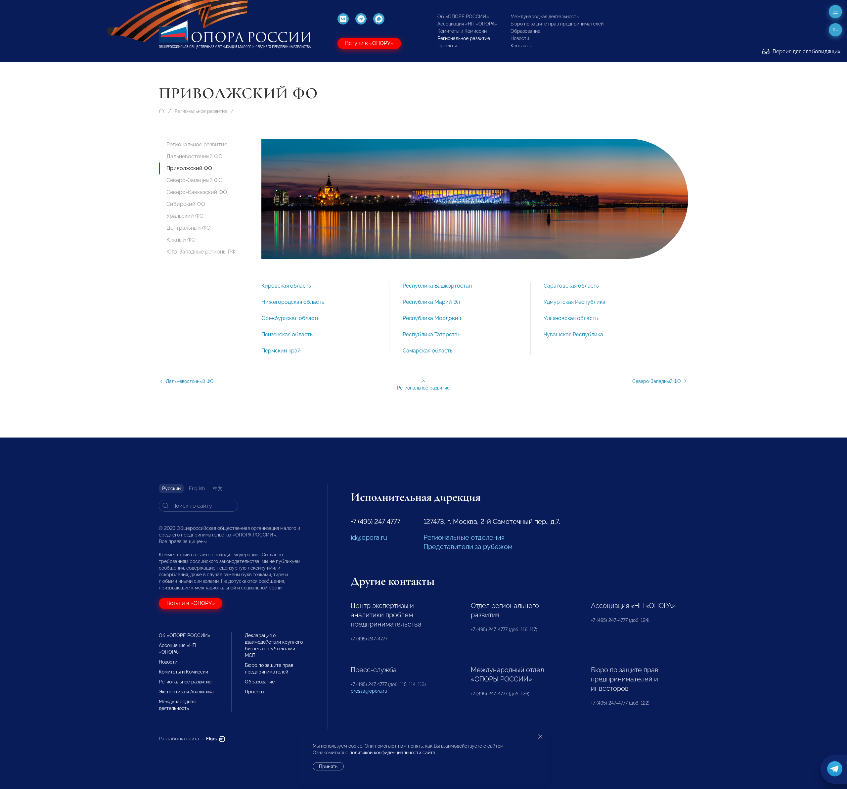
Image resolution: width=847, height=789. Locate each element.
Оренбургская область (290, 318)
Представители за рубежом (468, 547)
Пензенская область (287, 334)
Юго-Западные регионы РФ (201, 252)
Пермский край (281, 351)
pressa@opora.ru (369, 691)
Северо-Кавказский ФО (196, 192)
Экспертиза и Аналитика (186, 691)
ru (835, 29)
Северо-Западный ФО (194, 180)
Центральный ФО (188, 228)
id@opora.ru (369, 537)
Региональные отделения (464, 537)
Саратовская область (571, 286)
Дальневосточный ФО (194, 156)
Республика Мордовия (432, 318)
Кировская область (286, 286)
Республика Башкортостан (437, 286)
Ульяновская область (571, 318)
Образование (525, 31)
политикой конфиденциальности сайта (392, 752)
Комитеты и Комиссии (462, 31)
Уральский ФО (184, 216)
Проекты (447, 45)
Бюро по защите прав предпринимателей (557, 23)
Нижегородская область (292, 302)
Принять (328, 766)
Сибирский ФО (185, 204)
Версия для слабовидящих (805, 51)
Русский (171, 488)
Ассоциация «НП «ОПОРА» (467, 23)
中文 (217, 488)
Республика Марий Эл (431, 302)
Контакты (521, 45)
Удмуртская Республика (574, 302)
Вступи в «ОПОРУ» (369, 43)
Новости (520, 38)
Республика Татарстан (432, 334)
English (197, 488)
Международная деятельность (545, 16)
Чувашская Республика (573, 334)
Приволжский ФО (189, 168)
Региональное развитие (463, 38)
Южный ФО (181, 240)
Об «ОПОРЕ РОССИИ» (463, 16)
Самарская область (428, 351)
